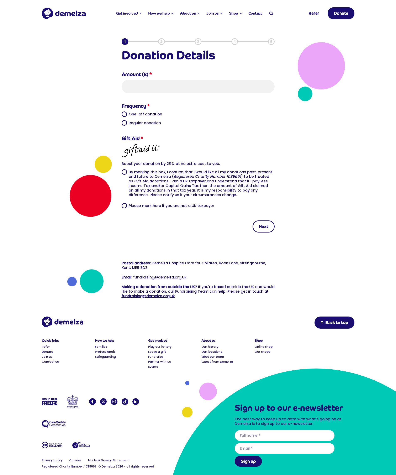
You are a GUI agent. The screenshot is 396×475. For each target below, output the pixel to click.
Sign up (248, 461)
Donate (341, 13)
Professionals (105, 352)
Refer (313, 13)
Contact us (50, 362)
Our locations (211, 352)
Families (101, 347)
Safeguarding (105, 357)
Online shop (264, 347)
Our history (209, 347)
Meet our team (212, 357)
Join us (47, 357)
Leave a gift (157, 352)
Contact (255, 13)
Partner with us (159, 362)
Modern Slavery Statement (108, 460)
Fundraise (155, 357)
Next (263, 226)
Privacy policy (52, 460)
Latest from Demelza (217, 362)
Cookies (75, 460)
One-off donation (145, 113)
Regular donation (145, 122)
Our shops (262, 352)
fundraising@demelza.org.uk (159, 277)
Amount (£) (137, 74)
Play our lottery (159, 347)
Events (153, 367)
